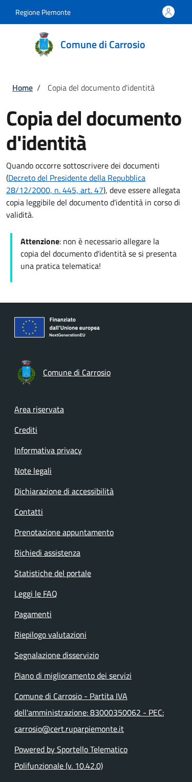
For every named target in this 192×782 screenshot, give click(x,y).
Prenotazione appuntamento (64, 532)
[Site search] (170, 44)
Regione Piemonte (43, 12)
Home (22, 87)
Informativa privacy (48, 450)
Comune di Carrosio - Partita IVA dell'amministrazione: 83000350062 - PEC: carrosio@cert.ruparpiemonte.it (89, 712)
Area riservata (39, 409)
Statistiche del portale (52, 573)
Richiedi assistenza (47, 552)
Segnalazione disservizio (56, 655)
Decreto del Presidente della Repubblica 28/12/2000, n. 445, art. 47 (75, 184)
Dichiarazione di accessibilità (64, 491)
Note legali (33, 470)
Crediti (25, 430)
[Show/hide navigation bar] (15, 44)
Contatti (28, 511)
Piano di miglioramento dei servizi (73, 675)
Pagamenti (33, 614)
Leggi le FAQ (35, 593)
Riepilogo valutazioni (50, 634)
